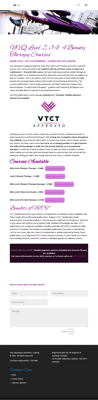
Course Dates (17, 379)
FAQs (14, 375)
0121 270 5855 (80, 256)
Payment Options (19, 382)
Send (82, 331)
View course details (55, 168)
